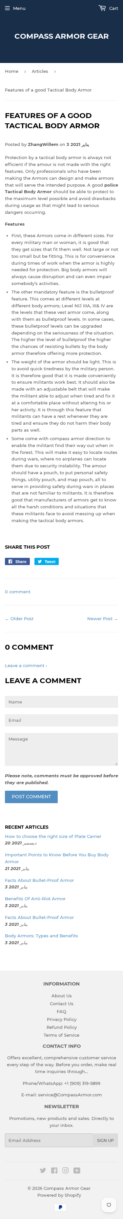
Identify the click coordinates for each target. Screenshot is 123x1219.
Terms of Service (61, 1035)
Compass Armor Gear (61, 36)
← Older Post (19, 618)
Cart (113, 8)
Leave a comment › (26, 665)
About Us (61, 995)
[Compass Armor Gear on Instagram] (65, 1171)
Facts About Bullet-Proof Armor (39, 880)
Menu (19, 8)
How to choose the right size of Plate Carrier (53, 836)
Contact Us (61, 1003)
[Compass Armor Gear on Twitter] (43, 1171)
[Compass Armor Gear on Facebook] (54, 1171)
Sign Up (105, 1140)
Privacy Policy (61, 1019)
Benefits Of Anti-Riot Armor (35, 898)
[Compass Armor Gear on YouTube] (76, 1171)
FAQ (61, 1011)
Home (11, 71)
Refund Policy (62, 1027)
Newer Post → (102, 618)
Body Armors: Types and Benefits (41, 935)
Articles (40, 71)
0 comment (18, 591)
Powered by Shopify (59, 1195)
